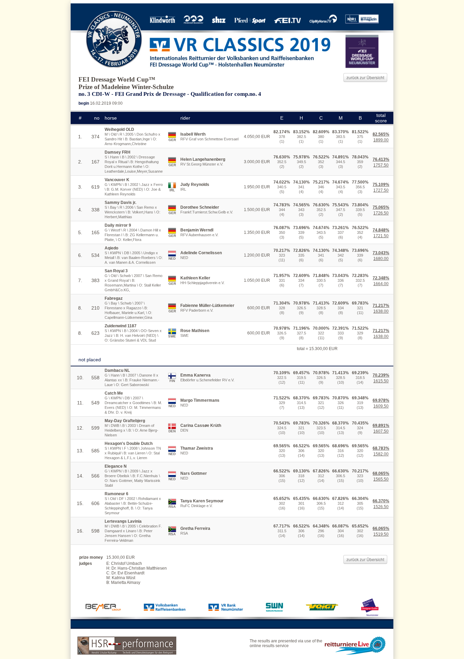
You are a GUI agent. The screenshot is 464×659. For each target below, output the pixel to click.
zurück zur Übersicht (365, 77)
